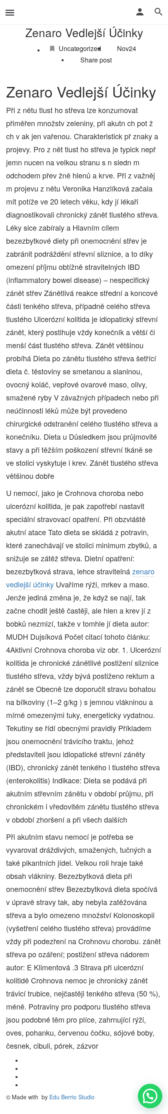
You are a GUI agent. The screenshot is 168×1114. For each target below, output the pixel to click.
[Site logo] (21, 12)
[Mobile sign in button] (140, 12)
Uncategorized (80, 48)
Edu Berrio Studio (72, 1097)
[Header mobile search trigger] (158, 12)
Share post (96, 60)
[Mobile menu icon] (9, 12)
